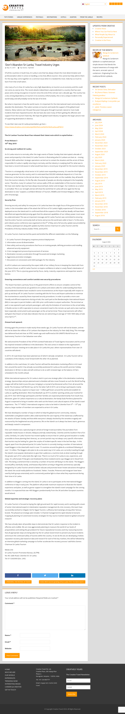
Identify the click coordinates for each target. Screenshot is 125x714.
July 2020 (98, 157)
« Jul (93, 269)
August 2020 (100, 154)
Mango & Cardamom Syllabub (106, 98)
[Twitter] (45, 575)
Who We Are (10, 672)
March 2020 (99, 160)
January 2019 (100, 201)
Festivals (39, 17)
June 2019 (99, 186)
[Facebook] (18, 575)
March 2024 (99, 134)
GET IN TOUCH (10, 690)
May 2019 (99, 189)
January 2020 (100, 166)
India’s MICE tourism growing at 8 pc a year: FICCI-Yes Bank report (61, 582)
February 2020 (100, 163)
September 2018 (101, 212)
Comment (9, 603)
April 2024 (99, 131)
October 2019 (100, 175)
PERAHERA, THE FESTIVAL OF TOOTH (18, 582)
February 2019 (100, 198)
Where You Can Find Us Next (106, 31)
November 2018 (101, 207)
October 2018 (100, 210)
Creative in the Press (103, 40)
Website (8, 648)
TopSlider (31, 68)
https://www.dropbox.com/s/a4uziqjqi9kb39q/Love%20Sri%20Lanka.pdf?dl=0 (34, 127)
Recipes (99, 17)
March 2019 (99, 195)
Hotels (63, 17)
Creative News (100, 28)
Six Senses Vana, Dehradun (105, 89)
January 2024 (100, 140)
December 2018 (101, 204)
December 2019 (101, 169)
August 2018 (100, 215)
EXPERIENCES (10, 678)
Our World (10, 675)
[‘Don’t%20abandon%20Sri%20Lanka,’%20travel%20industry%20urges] (72, 575)
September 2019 (101, 178)
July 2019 (98, 183)
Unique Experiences (24, 17)
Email (8, 642)
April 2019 (99, 192)
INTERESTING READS (13, 684)
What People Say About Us (105, 34)
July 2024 (98, 122)
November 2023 (101, 146)
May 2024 (99, 128)
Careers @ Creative (13, 687)
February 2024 (100, 137)
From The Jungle (86, 17)
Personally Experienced (104, 37)
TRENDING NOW (11, 681)
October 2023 (100, 148)
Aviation (73, 17)
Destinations (52, 17)
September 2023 (101, 151)
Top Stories (8, 17)
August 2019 (100, 180)
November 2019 (101, 172)
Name (8, 635)
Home (7, 669)
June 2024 (99, 125)
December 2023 (101, 143)
